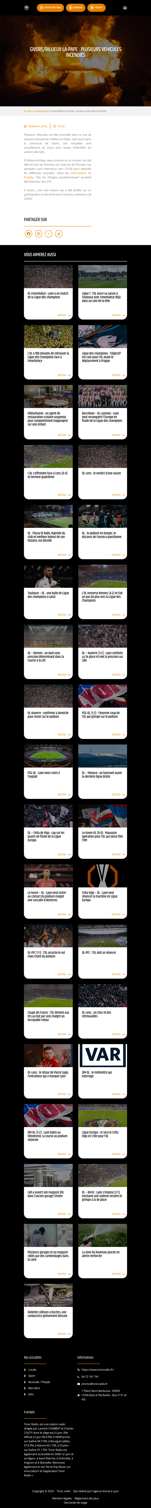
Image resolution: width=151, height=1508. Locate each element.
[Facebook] (28, 233)
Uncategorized (41, 111)
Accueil (27, 111)
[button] (125, 8)
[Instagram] (38, 233)
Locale (75, 64)
